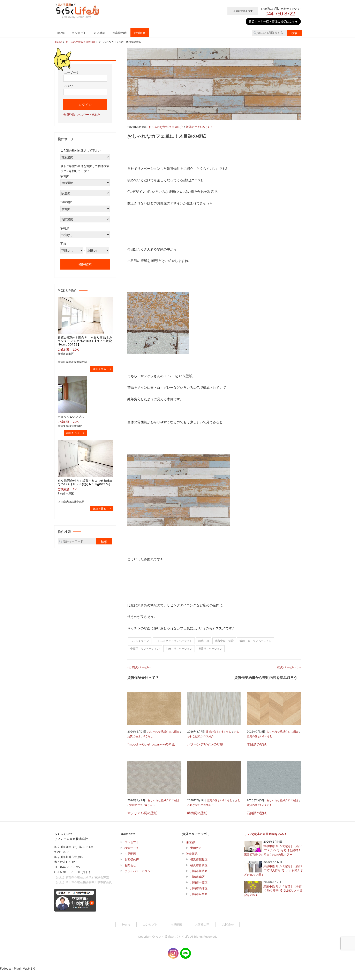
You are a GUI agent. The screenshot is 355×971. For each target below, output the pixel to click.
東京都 (190, 842)
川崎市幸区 (197, 876)
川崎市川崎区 (198, 871)
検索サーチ (131, 848)
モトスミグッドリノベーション (173, 640)
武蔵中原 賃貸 (224, 640)
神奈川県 (192, 853)
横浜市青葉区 (198, 865)
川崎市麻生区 (198, 894)
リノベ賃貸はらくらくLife (172, 936)
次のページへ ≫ (289, 667)
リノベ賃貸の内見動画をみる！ (265, 834)
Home (61, 33)
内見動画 (99, 33)
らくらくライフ (139, 640)
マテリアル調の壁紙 (142, 813)
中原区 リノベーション (145, 648)
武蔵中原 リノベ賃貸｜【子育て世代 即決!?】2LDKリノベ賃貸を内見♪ (273, 891)
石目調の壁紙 (256, 813)
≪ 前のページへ (139, 667)
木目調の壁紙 (256, 744)
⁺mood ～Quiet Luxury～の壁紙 (151, 744)
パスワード (71, 86)
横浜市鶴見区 (198, 859)
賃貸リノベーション (210, 648)
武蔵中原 (203, 640)
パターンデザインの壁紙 (205, 744)
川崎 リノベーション (179, 648)
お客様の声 (119, 33)
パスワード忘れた (88, 114)
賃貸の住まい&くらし (199, 127)
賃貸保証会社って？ (143, 678)
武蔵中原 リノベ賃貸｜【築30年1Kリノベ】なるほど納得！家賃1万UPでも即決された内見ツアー (273, 850)
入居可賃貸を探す (243, 11)
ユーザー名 (71, 72)
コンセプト (79, 33)
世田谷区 (196, 848)
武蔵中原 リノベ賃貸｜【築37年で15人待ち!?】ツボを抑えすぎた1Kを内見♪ (273, 870)
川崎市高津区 (198, 888)
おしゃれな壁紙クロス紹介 (166, 127)
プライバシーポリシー (138, 871)
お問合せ (139, 33)
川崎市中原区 (198, 882)
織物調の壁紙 (197, 813)
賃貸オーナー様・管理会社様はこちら (273, 21)
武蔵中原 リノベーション (256, 640)
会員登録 (69, 114)
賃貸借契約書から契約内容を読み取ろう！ (267, 678)
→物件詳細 (101, 369)
